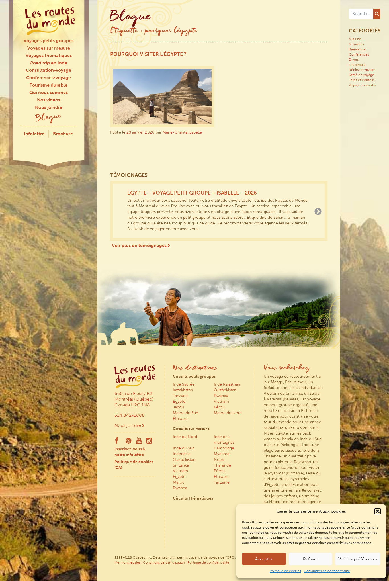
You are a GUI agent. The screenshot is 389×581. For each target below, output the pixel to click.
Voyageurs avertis (362, 85)
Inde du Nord (185, 436)
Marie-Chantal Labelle (182, 132)
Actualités (356, 44)
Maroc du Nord (228, 412)
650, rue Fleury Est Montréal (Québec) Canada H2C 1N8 (133, 399)
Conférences (359, 54)
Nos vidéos (48, 100)
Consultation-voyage (48, 70)
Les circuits (357, 65)
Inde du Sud (184, 448)
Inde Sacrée (184, 384)
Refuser (310, 559)
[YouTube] (139, 442)
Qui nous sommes (48, 92)
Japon (178, 407)
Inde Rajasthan (227, 384)
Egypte (179, 476)
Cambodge (224, 448)
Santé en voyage (361, 75)
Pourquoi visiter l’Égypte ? (148, 54)
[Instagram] (149, 442)
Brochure (63, 133)
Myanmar (222, 453)
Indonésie (182, 453)
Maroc (179, 482)
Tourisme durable (48, 85)
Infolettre (34, 133)
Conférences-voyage (48, 77)
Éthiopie (180, 418)
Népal (219, 459)
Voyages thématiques (49, 55)
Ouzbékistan (225, 390)
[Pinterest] (129, 442)
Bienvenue (357, 49)
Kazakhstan (183, 390)
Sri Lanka (181, 465)
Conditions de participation (164, 562)
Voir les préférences (357, 559)
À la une (355, 39)
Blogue (48, 117)
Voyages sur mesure (48, 48)
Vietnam (221, 401)
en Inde (48, 63)
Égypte (179, 401)
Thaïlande (222, 465)
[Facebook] (116, 442)
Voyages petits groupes (48, 40)
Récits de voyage (362, 70)
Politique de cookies (285, 571)
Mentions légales (127, 562)
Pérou (219, 407)
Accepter (264, 559)
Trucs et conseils (361, 80)
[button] (377, 511)
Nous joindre (48, 107)
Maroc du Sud (185, 412)
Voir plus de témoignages (140, 245)
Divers (354, 60)
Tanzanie (181, 395)
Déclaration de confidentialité (327, 571)
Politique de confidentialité (208, 562)
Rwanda (221, 395)
